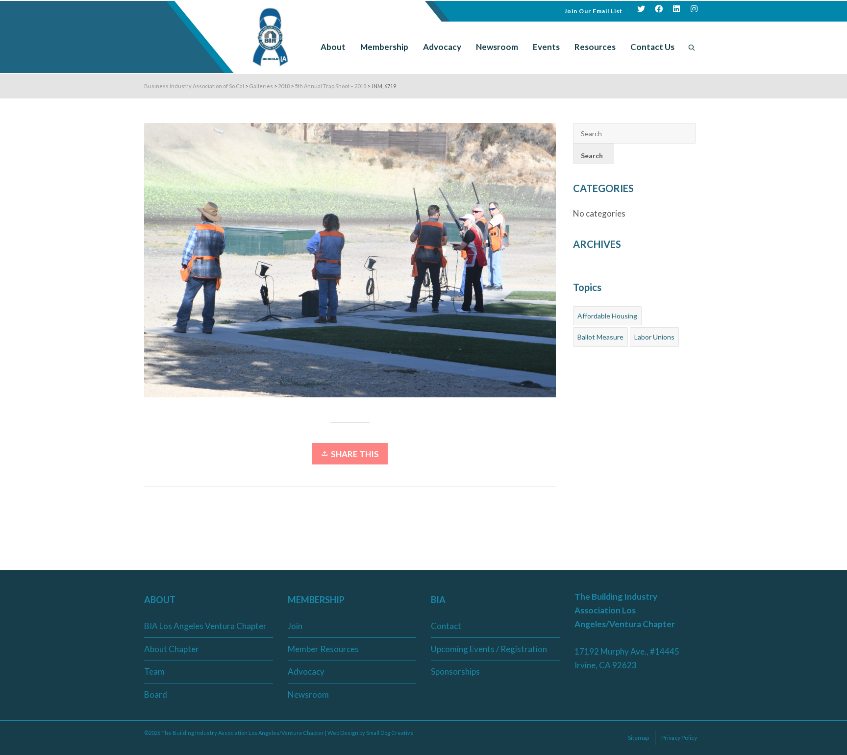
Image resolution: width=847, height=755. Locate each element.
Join (295, 626)
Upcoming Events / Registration (489, 649)
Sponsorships (455, 671)
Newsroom (308, 694)
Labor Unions (654, 337)
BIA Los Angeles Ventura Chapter (205, 626)
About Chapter (171, 649)
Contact (446, 626)
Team (154, 671)
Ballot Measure (600, 337)
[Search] (691, 47)
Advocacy (306, 671)
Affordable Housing (607, 316)
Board (155, 694)
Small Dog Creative (390, 733)
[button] (593, 10)
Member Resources (323, 649)
